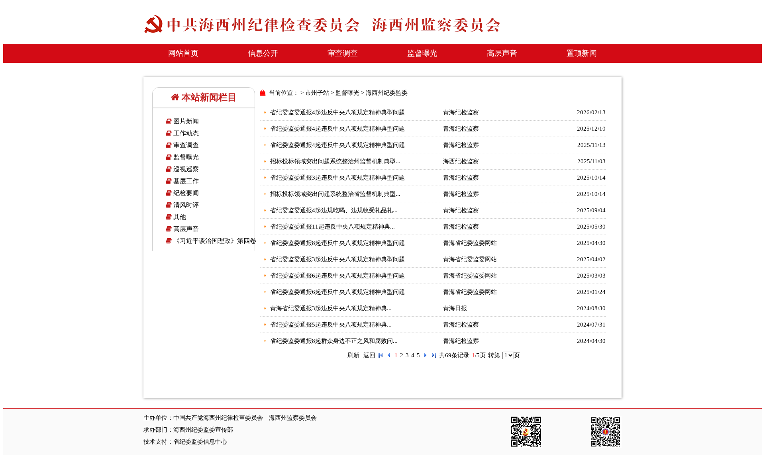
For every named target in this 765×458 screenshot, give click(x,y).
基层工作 (185, 181)
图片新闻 (185, 121)
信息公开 (263, 53)
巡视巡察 (185, 169)
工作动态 (185, 133)
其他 (179, 216)
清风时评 (185, 205)
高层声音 (502, 53)
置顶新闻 (582, 53)
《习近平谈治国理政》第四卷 (214, 240)
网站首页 (183, 53)
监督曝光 (422, 53)
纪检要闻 (185, 193)
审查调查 (343, 53)
